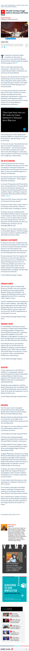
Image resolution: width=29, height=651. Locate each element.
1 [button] (13, 52)
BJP (16, 63)
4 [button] (17, 574)
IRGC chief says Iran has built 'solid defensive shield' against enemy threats (15, 622)
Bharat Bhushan (6, 18)
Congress (7, 196)
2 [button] (16, 52)
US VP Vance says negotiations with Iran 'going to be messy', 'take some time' (14, 640)
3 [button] (14, 574)
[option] (14, 562)
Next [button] (25, 556)
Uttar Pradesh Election (10, 5)
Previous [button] (4, 556)
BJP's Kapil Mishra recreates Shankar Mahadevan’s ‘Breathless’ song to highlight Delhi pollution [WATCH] (14, 567)
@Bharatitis (11, 526)
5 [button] (19, 574)
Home (2, 5)
